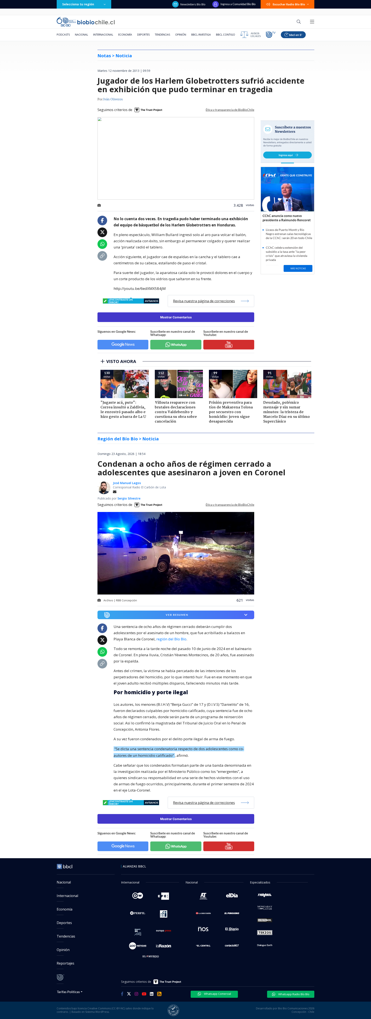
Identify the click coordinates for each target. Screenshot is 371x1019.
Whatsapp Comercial (217, 994)
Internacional (103, 34)
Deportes (143, 34)
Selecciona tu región (78, 4)
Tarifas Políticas (68, 992)
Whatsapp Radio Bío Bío (293, 994)
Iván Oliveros (113, 99)
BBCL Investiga (201, 34)
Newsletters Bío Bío (192, 4)
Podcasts (63, 34)
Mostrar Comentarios (176, 317)
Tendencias (162, 34)
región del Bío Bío (171, 639)
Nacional (81, 34)
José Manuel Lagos (127, 483)
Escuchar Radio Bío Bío (289, 4)
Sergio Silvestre (128, 498)
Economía (125, 34)
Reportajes (65, 963)
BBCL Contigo (225, 34)
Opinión (180, 34)
